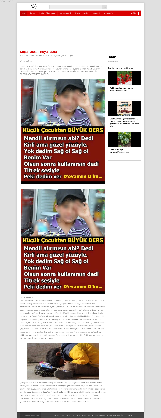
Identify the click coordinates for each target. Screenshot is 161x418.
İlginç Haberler (82, 13)
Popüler (133, 13)
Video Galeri (65, 13)
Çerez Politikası (100, 415)
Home (32, 13)
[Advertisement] (80, 32)
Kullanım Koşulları (87, 415)
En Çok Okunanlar (47, 13)
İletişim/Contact (126, 415)
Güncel (96, 13)
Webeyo (56, 415)
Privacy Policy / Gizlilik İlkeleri (70, 415)
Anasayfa (108, 13)
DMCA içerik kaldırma (113, 415)
